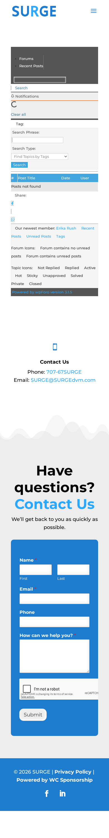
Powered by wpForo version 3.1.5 (41, 292)
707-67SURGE (64, 372)
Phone (27, 612)
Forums (26, 58)
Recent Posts (31, 66)
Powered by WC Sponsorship (54, 780)
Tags (60, 236)
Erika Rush (66, 228)
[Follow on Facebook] (46, 793)
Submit (33, 715)
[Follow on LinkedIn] (62, 793)
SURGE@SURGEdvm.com (63, 380)
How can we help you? (48, 635)
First (23, 578)
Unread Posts (38, 236)
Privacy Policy (72, 772)
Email (28, 589)
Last (61, 578)
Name (28, 560)
